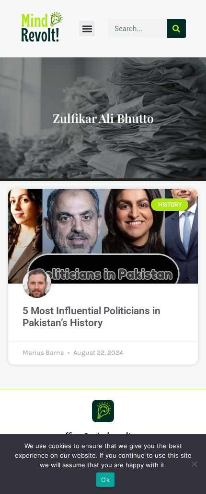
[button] (87, 28)
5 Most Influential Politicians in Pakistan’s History (91, 317)
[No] (194, 464)
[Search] (176, 28)
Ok (105, 479)
